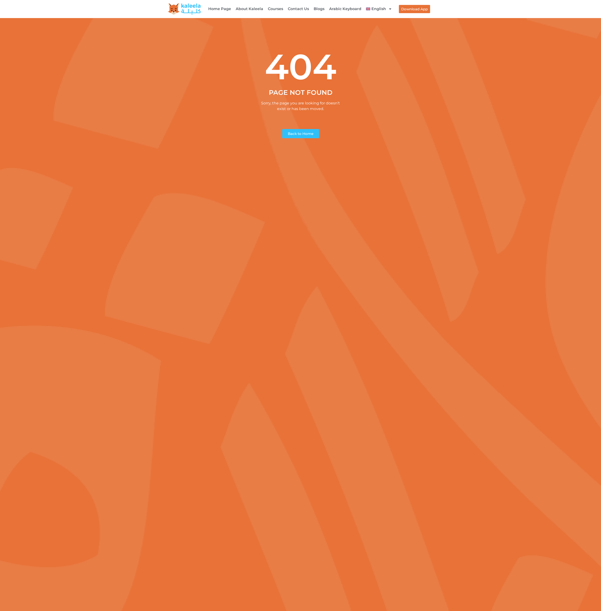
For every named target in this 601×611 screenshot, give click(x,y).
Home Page (219, 9)
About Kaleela (249, 9)
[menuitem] (379, 9)
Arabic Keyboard (345, 9)
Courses (275, 9)
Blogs (319, 9)
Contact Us (298, 9)
